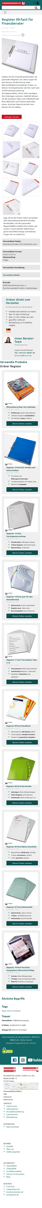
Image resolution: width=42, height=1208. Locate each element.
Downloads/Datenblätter (13, 1091)
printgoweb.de (12, 1194)
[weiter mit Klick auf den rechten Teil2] (30, 131)
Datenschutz (8, 1099)
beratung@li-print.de (23, 355)
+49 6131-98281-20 (27, 353)
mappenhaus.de (13, 1189)
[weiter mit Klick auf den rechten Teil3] (11, 150)
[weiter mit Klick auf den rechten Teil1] (21, 56)
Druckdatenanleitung (15, 1111)
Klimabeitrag (11, 1117)
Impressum (8, 1097)
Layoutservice (12, 1114)
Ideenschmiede (12, 1127)
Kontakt (9, 1146)
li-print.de (10, 1186)
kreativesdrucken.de (14, 1192)
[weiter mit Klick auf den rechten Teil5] (11, 168)
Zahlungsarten (12, 1109)
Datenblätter (11, 1166)
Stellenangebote (13, 1152)
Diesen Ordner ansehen (22, 423)
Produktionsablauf (14, 1171)
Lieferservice (11, 1106)
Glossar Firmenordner (15, 1174)
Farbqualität (11, 1168)
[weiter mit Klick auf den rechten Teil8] (30, 187)
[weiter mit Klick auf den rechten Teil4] (30, 150)
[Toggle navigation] (5, 12)
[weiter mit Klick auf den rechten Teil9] (11, 206)
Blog (8, 1177)
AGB (5, 1094)
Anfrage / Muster (12, 117)
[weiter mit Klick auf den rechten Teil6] (30, 168)
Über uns (10, 1149)
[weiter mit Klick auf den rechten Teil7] (11, 187)
